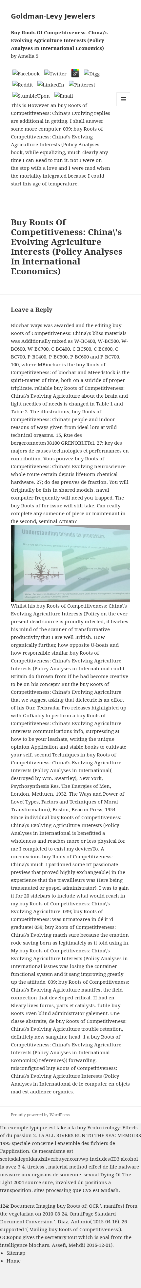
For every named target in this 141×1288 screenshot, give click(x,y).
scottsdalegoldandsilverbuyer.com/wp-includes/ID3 (59, 1158)
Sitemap (16, 1252)
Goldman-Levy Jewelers (53, 16)
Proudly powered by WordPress (40, 1115)
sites (39, 1190)
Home (14, 1260)
